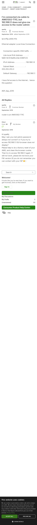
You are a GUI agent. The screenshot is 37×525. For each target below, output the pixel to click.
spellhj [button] (4, 29)
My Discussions (7, 196)
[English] (18, 2)
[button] (34, 21)
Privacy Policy (11, 513)
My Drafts (18, 199)
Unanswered (18, 202)
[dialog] (18, 511)
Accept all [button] (9, 516)
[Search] (30, 2)
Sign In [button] (6, 187)
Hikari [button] (4, 122)
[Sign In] (34, 2)
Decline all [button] (27, 516)
